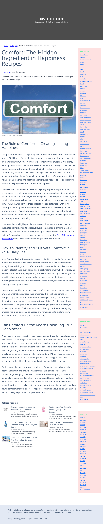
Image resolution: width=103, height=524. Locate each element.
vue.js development (85, 332)
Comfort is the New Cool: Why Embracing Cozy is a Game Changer (60, 409)
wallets (82, 124)
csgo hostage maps (85, 361)
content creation (84, 261)
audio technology (85, 129)
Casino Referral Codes (86, 305)
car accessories (84, 144)
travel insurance (84, 378)
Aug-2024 (83, 432)
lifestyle (82, 235)
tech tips (82, 237)
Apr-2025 (82, 480)
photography (83, 225)
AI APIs (82, 132)
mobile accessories (85, 153)
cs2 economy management (87, 395)
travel (81, 177)
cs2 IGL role (83, 354)
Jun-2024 (82, 466)
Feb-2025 (82, 478)
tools (81, 247)
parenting (83, 249)
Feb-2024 (82, 451)
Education (83, 96)
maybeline (83, 356)
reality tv (82, 325)
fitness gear (83, 245)
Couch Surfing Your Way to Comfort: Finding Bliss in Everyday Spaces (24, 424)
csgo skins (83, 351)
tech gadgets (84, 134)
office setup (83, 211)
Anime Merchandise (86, 264)
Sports (82, 64)
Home (6, 46)
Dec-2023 (83, 442)
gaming (82, 137)
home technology (85, 271)
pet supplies (83, 233)
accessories (83, 230)
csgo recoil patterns (85, 347)
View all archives (85, 490)
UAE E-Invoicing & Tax (86, 300)
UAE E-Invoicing (84, 297)
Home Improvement (86, 81)
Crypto (82, 254)
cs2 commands (84, 335)
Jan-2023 (82, 449)
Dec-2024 (83, 420)
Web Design (83, 86)
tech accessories (85, 108)
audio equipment (85, 206)
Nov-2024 (83, 427)
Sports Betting (84, 288)
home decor (83, 240)
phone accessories (85, 122)
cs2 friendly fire (84, 349)
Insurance (83, 93)
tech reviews (83, 180)
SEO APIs (82, 103)
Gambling (83, 105)
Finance (82, 91)
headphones (83, 273)
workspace (83, 194)
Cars (81, 69)
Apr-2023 (82, 456)
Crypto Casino (84, 290)
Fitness (82, 62)
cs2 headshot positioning (87, 375)
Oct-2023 (82, 422)
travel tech (83, 278)
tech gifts (82, 185)
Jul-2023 (82, 418)
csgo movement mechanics (88, 366)
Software (82, 88)
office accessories (85, 213)
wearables (83, 192)
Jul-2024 (82, 425)
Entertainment (84, 55)
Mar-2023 (83, 434)
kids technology (84, 156)
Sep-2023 (83, 446)
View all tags (84, 400)
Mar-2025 (83, 482)
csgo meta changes (85, 380)
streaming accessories (86, 173)
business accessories (86, 257)
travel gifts (83, 189)
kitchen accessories (85, 209)
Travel (82, 72)
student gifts (83, 165)
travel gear (83, 182)
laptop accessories (85, 117)
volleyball (82, 344)
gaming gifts (83, 115)
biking (82, 168)
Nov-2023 (83, 475)
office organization (85, 158)
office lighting (84, 269)
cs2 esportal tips (84, 330)
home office (83, 127)
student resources (85, 170)
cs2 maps (83, 387)
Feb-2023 (82, 473)
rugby (81, 397)
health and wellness (85, 149)
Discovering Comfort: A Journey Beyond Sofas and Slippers (23, 408)
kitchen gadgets (84, 204)
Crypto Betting (84, 295)
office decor (83, 141)
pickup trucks (84, 373)
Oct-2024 (82, 461)
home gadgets (84, 221)
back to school (84, 199)
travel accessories (85, 223)
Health (82, 84)
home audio (83, 151)
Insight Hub (51, 19)
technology (83, 175)
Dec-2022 (83, 468)
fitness (82, 146)
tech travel (83, 252)
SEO (81, 76)
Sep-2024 (83, 463)
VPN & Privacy (84, 307)
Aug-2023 (83, 439)
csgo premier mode (85, 385)
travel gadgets (84, 187)
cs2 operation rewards (86, 368)
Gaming (82, 57)
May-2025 (83, 485)
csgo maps (83, 371)
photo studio (83, 383)
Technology (83, 79)
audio (81, 201)
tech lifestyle (83, 281)
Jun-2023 (82, 444)
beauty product (84, 363)
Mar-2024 (83, 430)
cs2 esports (83, 327)
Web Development (85, 60)
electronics (83, 266)
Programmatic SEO (85, 100)
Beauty (82, 67)
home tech (83, 285)
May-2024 (83, 454)
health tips (83, 112)
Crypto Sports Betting (86, 293)
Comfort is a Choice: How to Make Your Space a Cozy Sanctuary (24, 438)
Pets (81, 98)
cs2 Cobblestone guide (86, 392)
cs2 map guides (84, 359)
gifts (81, 139)
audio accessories (85, 242)
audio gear (14, 46)
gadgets (82, 197)
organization (83, 276)
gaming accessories (85, 120)
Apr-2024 (82, 437)
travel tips (83, 259)
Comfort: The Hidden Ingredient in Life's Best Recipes (62, 423)
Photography (83, 74)
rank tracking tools (85, 390)
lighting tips (83, 163)
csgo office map (84, 342)
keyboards (83, 283)
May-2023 (83, 458)
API (81, 302)
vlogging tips (83, 110)
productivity (83, 161)
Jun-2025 (82, 487)
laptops (82, 218)
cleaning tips (83, 228)
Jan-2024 (82, 470)
